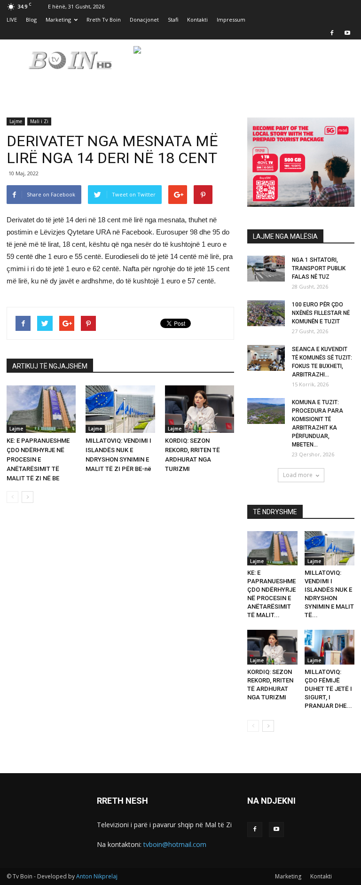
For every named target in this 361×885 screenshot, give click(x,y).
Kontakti (197, 19)
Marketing (58, 19)
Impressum (231, 19)
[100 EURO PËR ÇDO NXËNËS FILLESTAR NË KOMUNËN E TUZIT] (266, 313)
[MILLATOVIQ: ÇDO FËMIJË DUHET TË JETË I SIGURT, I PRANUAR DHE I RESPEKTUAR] (330, 647)
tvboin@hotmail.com (174, 844)
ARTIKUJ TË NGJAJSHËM (49, 366)
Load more (298, 475)
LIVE (12, 19)
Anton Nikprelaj (97, 876)
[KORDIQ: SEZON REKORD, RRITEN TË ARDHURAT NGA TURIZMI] (199, 409)
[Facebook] (332, 32)
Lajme (15, 121)
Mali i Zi (39, 121)
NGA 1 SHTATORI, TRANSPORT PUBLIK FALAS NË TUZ (318, 268)
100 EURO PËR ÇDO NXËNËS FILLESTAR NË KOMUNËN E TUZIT (321, 313)
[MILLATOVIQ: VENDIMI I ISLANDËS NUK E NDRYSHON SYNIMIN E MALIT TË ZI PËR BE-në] (120, 409)
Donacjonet (144, 19)
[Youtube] (347, 32)
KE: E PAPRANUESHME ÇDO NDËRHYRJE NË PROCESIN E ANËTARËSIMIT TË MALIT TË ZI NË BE (38, 459)
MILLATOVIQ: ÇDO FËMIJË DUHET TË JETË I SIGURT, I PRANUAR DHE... (328, 688)
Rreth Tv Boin (103, 19)
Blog (31, 19)
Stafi (173, 19)
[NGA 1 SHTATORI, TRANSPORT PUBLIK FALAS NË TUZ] (266, 269)
